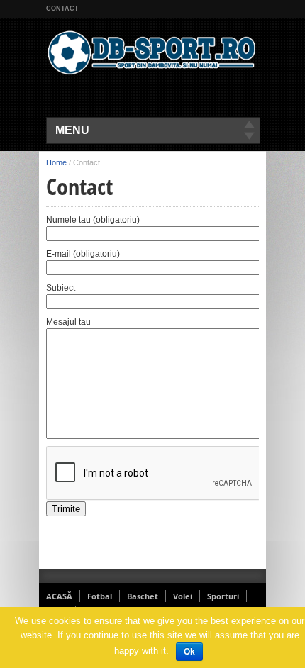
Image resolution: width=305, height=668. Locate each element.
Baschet (142, 596)
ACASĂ (59, 596)
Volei (182, 596)
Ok (189, 652)
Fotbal (99, 596)
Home (56, 162)
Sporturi (223, 596)
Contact (62, 8)
